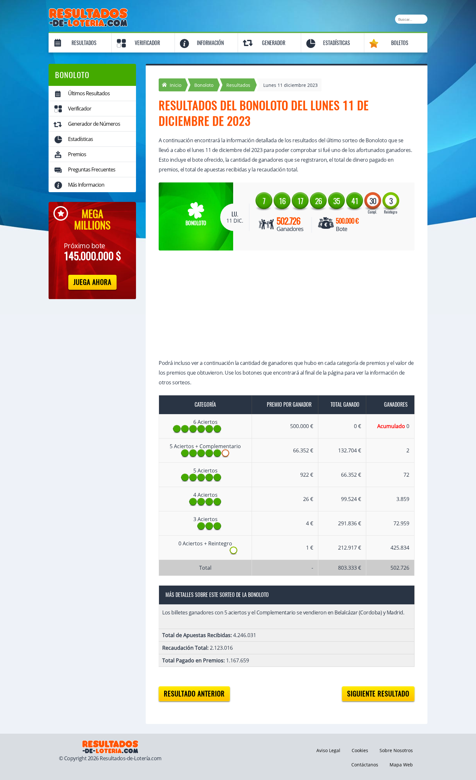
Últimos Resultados (89, 93)
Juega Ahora (92, 282)
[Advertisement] (280, 305)
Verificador (147, 43)
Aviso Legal (328, 750)
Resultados (84, 43)
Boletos (399, 43)
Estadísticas (336, 43)
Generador (273, 43)
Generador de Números (94, 123)
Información (210, 43)
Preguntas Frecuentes (91, 169)
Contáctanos (364, 765)
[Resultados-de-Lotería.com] (88, 11)
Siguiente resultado (378, 693)
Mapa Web (401, 765)
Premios (77, 154)
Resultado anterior (194, 693)
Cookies (360, 750)
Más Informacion (86, 184)
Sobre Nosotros (396, 750)
